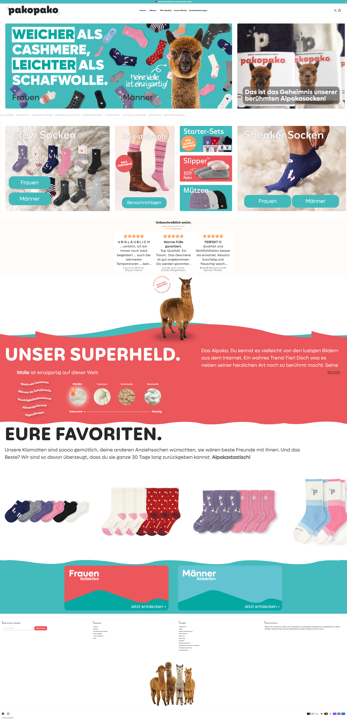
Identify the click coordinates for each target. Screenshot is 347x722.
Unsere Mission (98, 636)
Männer (138, 97)
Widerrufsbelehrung (185, 631)
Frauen (25, 97)
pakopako (10, 718)
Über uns (182, 636)
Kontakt (181, 641)
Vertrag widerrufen (185, 648)
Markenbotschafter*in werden (189, 645)
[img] (134, 236)
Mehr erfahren (333, 373)
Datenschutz (183, 634)
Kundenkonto (183, 650)
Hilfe (94, 638)
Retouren (182, 638)
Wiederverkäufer (184, 643)
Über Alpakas (97, 634)
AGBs (180, 629)
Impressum (182, 627)
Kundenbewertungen (100, 631)
